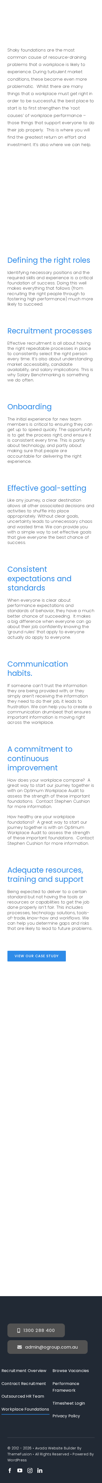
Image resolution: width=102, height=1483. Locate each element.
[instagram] (29, 1470)
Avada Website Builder (55, 1448)
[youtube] (19, 1470)
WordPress (17, 1460)
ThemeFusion (19, 1454)
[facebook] (9, 1470)
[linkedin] (39, 1470)
